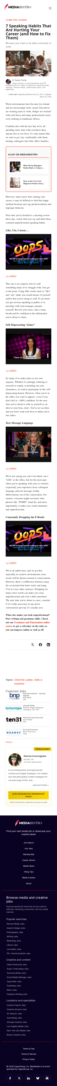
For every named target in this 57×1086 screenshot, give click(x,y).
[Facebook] (10, 1078)
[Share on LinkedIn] (48, 645)
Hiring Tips (28, 872)
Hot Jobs (29, 848)
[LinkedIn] (28, 1078)
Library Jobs (12, 945)
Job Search (29, 843)
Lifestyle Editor (29, 706)
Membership (28, 854)
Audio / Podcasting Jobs (17, 969)
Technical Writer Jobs (16, 973)
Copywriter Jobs (14, 981)
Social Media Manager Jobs (19, 977)
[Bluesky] (37, 1078)
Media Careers (28, 877)
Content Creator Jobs (16, 1005)
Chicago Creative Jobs (17, 1022)
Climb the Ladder (16, 20)
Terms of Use (29, 1049)
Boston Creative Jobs (16, 1035)
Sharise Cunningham (35, 756)
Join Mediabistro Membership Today (28, 795)
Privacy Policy (29, 1059)
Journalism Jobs (14, 949)
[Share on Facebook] (40, 645)
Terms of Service (28, 1054)
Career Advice (28, 860)
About (28, 883)
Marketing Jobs (14, 941)
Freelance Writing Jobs (17, 994)
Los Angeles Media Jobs (17, 1026)
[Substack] (47, 1078)
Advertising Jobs (14, 1018)
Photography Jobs (15, 932)
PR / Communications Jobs (18, 953)
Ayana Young (20, 80)
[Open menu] (50, 8)
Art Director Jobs (14, 1013)
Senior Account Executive (33, 718)
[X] (19, 1078)
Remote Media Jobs (15, 924)
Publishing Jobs (14, 986)
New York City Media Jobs (18, 1030)
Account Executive (30, 730)
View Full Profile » (41, 785)
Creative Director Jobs (17, 1009)
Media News (28, 866)
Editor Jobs (12, 990)
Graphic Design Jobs (16, 928)
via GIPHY (11, 276)
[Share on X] (32, 645)
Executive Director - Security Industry (34, 695)
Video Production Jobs (17, 964)
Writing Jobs (12, 936)
